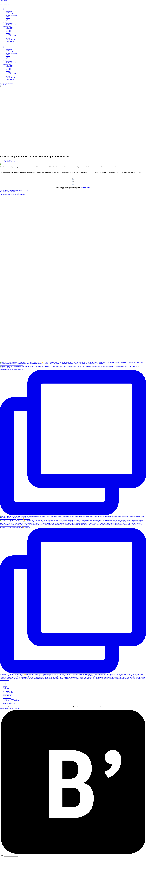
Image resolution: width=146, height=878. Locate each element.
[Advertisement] (73, 867)
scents (7, 16)
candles (8, 18)
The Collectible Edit (11, 24)
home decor (9, 11)
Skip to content (3, 0)
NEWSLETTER (10, 41)
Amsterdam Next (85, 187)
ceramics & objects (10, 14)
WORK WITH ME (11, 39)
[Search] (18, 193)
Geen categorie (6, 161)
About (4, 37)
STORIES (8, 31)
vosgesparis (4, 4)
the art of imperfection (11, 15)
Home (4, 7)
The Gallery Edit (10, 23)
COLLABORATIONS (11, 35)
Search (1, 193)
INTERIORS (9, 29)
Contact (5, 42)
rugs (7, 19)
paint (7, 20)
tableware (8, 12)
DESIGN (8, 30)
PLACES (8, 34)
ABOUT (8, 38)
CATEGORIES (7, 26)
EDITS (5, 22)
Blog (4, 8)
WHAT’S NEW (10, 27)
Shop (4, 9)
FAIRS (8, 33)
